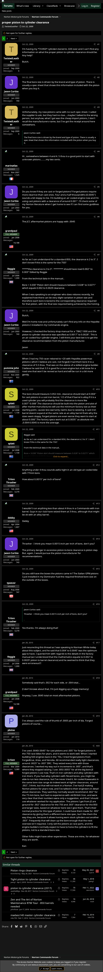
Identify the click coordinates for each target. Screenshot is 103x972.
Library (36, 5)
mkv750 (14, 918)
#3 (98, 107)
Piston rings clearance (24, 870)
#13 (98, 503)
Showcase (69, 5)
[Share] (94, 44)
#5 (98, 187)
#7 (98, 254)
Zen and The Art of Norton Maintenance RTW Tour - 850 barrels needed (32, 903)
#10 (98, 389)
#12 (98, 465)
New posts (7, 10)
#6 (98, 216)
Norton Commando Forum (44, 873)
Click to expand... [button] (61, 456)
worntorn (90, 890)
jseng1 (13, 882)
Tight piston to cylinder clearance (30, 879)
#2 (98, 77)
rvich (92, 901)
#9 (98, 354)
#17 (98, 642)
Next (13, 38)
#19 (98, 716)
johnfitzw (14, 909)
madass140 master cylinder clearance (33, 915)
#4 (98, 151)
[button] (43, 6)
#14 (98, 539)
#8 (98, 310)
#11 (98, 429)
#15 (98, 568)
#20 (98, 745)
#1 (98, 44)
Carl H (91, 872)
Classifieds (52, 5)
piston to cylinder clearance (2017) (31, 888)
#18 (98, 678)
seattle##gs (15, 891)
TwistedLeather (11, 26)
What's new (22, 5)
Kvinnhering (15, 873)
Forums (8, 5)
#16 (98, 604)
